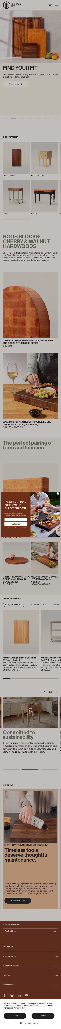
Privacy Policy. (19, 1008)
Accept (15, 1015)
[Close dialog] (58, 493)
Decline (43, 1015)
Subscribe (16, 524)
